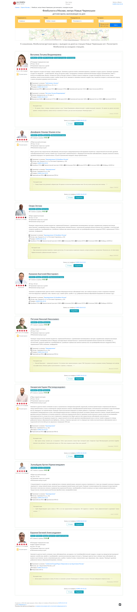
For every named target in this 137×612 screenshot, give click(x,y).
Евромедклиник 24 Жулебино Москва (57, 159)
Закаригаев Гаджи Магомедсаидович (47, 387)
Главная (17, 7)
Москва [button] (69, 3)
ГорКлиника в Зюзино (52, 83)
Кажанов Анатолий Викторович (43, 274)
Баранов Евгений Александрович (45, 533)
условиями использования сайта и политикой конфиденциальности (51, 606)
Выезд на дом (105, 24)
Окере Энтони (35, 206)
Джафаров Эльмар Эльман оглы (45, 132)
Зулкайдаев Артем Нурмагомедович (48, 465)
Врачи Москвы (25, 7)
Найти (116, 25)
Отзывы (70, 123)
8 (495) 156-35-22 (42, 87)
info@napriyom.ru (22, 604)
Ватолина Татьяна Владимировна (45, 55)
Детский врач (105, 26)
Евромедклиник (50, 169)
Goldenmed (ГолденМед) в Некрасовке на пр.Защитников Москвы (65, 563)
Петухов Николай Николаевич (45, 319)
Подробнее (79, 123)
